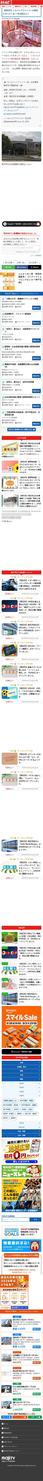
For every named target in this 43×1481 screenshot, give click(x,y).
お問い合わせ (8, 1442)
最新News (18, 6)
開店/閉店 (34, 6)
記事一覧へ (21, 263)
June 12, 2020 (23, 122)
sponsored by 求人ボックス (29, 293)
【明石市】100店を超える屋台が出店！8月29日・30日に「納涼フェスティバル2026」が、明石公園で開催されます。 (30, 607)
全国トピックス (6, 6)
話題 (4, 521)
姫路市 (13, 1118)
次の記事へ (33, 263)
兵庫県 (17, 18)
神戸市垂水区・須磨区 (29, 1105)
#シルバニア (13, 110)
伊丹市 (16, 1109)
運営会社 (6, 1428)
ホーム (6, 1424)
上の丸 (28, 514)
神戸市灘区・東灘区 (26, 1101)
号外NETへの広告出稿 (11, 1437)
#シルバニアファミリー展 (18, 82)
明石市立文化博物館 (8, 517)
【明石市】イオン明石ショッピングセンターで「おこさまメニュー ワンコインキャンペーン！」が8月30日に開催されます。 (30, 868)
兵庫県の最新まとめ (10, 1101)
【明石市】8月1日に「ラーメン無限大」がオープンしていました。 (30, 649)
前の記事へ (9, 263)
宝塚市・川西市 (27, 1109)
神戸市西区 (7, 1109)
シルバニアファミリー (18, 514)
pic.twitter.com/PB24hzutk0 (15, 114)
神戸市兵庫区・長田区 (10, 1105)
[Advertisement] (21, 547)
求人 (26, 6)
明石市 (5, 1118)
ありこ (10, 521)
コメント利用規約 (35, 255)
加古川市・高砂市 (31, 1114)
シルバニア (5, 514)
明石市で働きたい (12, 294)
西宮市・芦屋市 (8, 1114)
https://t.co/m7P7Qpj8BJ (13, 107)
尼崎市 (19, 1114)
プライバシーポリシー (11, 1446)
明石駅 (18, 517)
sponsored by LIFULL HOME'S (28, 1311)
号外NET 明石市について (11, 1451)
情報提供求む (8, 1433)
